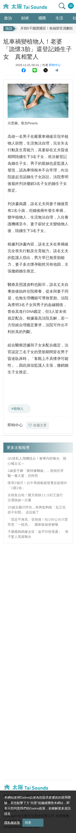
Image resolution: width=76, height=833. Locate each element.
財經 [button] (25, 18)
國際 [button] (42, 18)
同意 (28, 823)
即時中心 (55, 65)
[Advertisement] (38, 585)
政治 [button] (8, 18)
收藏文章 (40, 425)
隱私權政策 (12, 823)
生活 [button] (59, 18)
